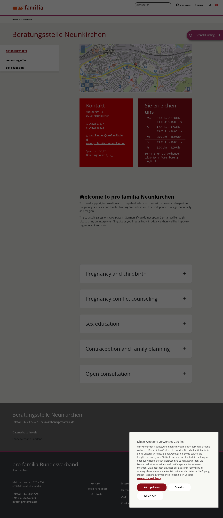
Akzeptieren (152, 487)
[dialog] (173, 470)
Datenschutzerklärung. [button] (149, 478)
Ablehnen (150, 496)
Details (179, 487)
